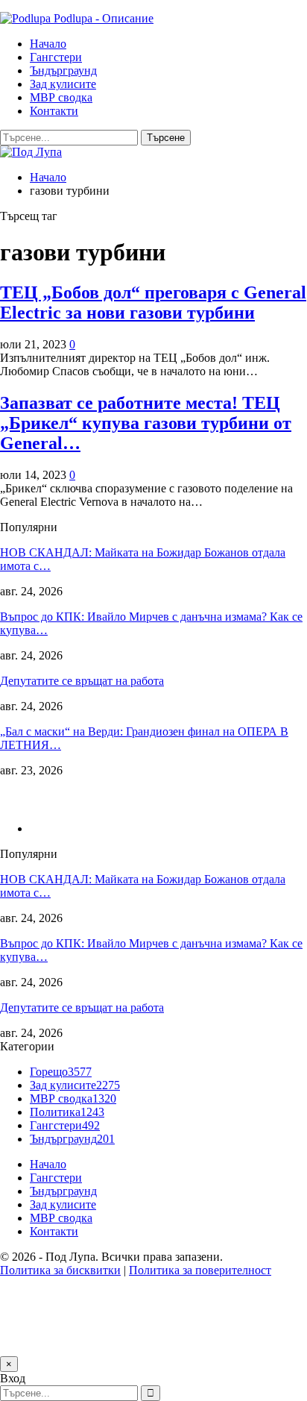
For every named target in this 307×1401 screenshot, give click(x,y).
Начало (48, 43)
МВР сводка (61, 97)
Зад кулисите (63, 84)
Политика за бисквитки (60, 1270)
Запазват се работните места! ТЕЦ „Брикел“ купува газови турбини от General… (145, 423)
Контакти (54, 110)
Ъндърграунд (63, 70)
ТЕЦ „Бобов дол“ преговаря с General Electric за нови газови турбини (153, 302)
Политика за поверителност (200, 1270)
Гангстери (56, 57)
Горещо (61, 1071)
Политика (67, 1112)
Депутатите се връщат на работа (82, 680)
